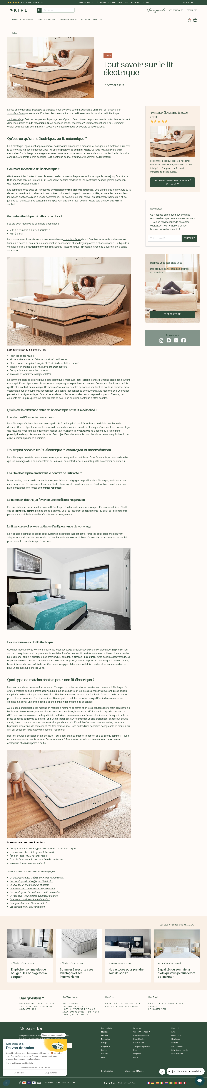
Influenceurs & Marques (134, 1071)
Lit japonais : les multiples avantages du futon (34, 895)
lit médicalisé (83, 431)
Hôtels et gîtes (107, 1071)
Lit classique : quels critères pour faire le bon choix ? (37, 877)
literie (108, 55)
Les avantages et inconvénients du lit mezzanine (35, 892)
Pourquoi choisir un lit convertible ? (28, 903)
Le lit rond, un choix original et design (29, 885)
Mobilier (104, 1036)
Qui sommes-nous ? (141, 1032)
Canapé (104, 1043)
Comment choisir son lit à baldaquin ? (30, 899)
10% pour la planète (141, 1047)
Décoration (105, 1039)
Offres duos (176, 1036)
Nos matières (138, 1043)
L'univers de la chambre (21, 19)
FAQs (173, 1032)
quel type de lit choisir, (43, 110)
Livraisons (175, 1039)
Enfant (104, 1057)
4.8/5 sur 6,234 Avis (32, 2)
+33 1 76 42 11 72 (191, 2)
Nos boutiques (177, 1047)
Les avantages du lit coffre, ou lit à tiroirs (31, 881)
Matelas (104, 1032)
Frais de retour (177, 1054)
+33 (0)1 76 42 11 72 (74, 1007)
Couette (104, 1054)
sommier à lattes (16, 113)
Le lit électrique (15, 119)
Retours (174, 1043)
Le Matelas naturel (68, 19)
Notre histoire (139, 1039)
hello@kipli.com (157, 1009)
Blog (135, 1050)
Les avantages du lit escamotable (27, 906)
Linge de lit (105, 1047)
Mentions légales (69, 1082)
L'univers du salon (46, 19)
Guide (135, 1057)
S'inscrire (189, 238)
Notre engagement (141, 1036)
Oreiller (104, 1050)
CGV (58, 1082)
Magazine (137, 1054)
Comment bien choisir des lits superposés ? (32, 888)
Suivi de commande (179, 1050)
